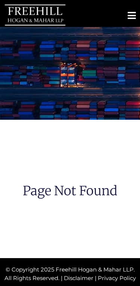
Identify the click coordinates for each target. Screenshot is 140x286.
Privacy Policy (117, 278)
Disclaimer (78, 278)
